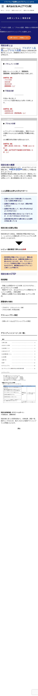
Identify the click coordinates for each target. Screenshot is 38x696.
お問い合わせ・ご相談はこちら (19, 37)
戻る (19, 428)
